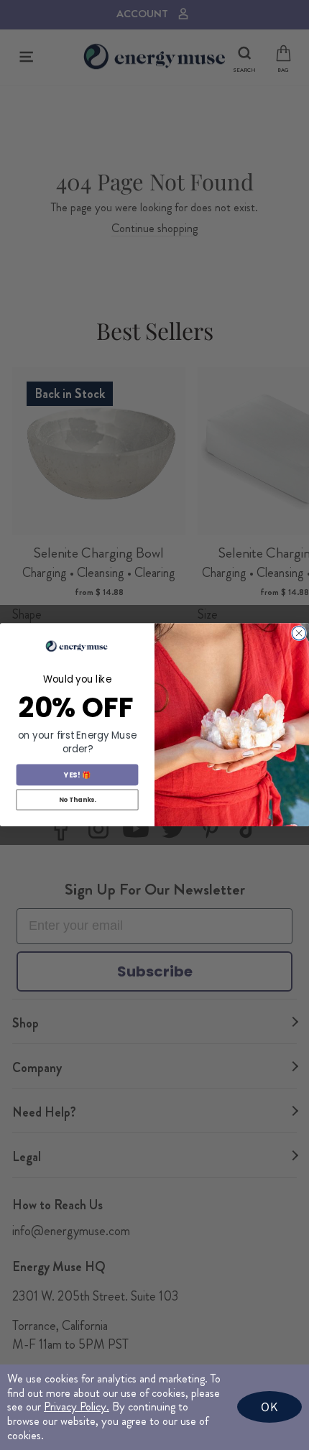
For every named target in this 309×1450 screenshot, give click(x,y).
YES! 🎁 (77, 775)
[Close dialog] (298, 633)
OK (269, 1406)
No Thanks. (77, 800)
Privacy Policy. (76, 1406)
